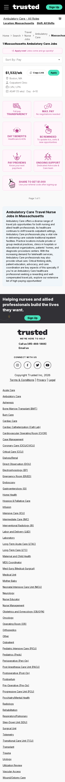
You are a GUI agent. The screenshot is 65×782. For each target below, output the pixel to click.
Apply (54, 72)
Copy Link (38, 72)
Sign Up (54, 7)
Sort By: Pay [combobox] (13, 59)
